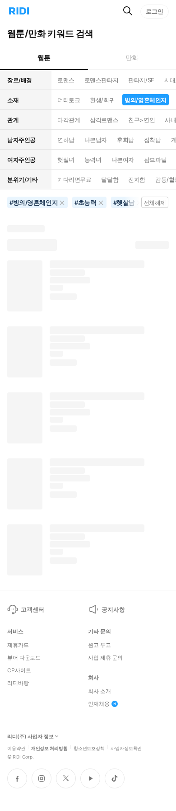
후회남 (125, 139)
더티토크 (68, 100)
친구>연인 (141, 119)
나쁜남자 (95, 139)
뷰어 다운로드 (24, 658)
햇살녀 (65, 159)
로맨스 (65, 80)
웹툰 (44, 57)
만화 (132, 57)
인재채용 (99, 704)
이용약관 (16, 747)
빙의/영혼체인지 (146, 100)
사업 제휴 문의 (105, 658)
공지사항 (113, 609)
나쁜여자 (122, 159)
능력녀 (93, 159)
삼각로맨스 (104, 119)
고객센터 (32, 609)
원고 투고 (99, 645)
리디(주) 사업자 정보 (30, 737)
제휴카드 (18, 645)
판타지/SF (141, 80)
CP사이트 (19, 670)
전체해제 (155, 202)
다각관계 (68, 119)
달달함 (109, 179)
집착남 (152, 139)
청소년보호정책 (89, 747)
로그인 (154, 11)
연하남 (65, 139)
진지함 (136, 179)
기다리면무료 (74, 179)
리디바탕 (18, 683)
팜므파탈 (155, 159)
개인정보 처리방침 (49, 747)
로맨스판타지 (101, 80)
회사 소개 (99, 691)
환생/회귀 (102, 100)
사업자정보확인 (126, 747)
